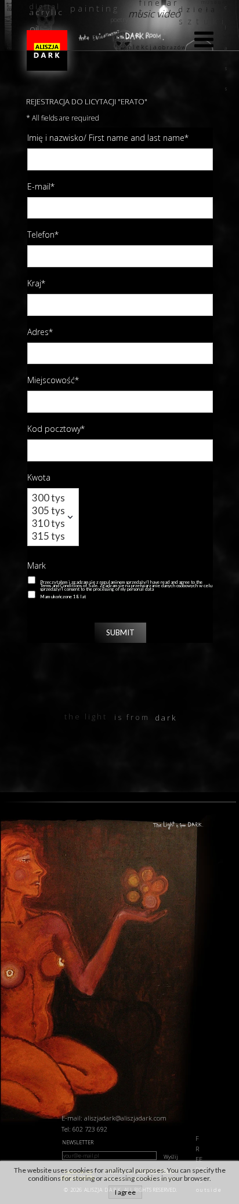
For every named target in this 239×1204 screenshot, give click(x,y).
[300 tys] (48, 498)
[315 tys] (48, 536)
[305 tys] (48, 510)
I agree (125, 1192)
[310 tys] (48, 523)
